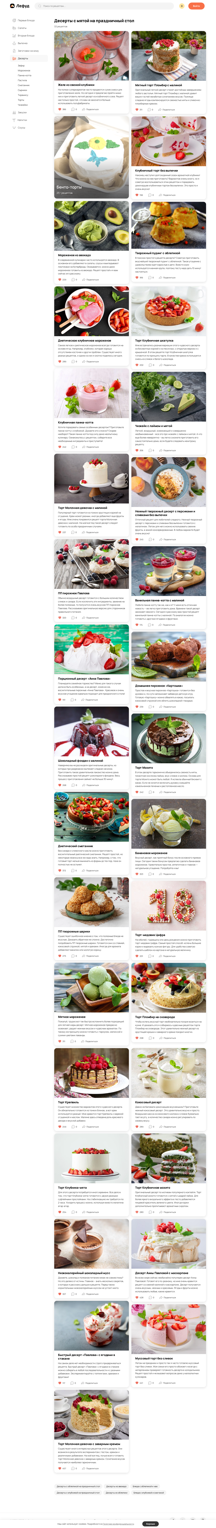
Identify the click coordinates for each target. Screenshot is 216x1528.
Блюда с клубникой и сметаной (149, 1492)
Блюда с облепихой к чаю (145, 1486)
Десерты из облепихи (116, 1492)
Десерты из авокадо (116, 1486)
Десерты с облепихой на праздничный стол (78, 1486)
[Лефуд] (19, 6)
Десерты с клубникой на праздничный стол (78, 1492)
